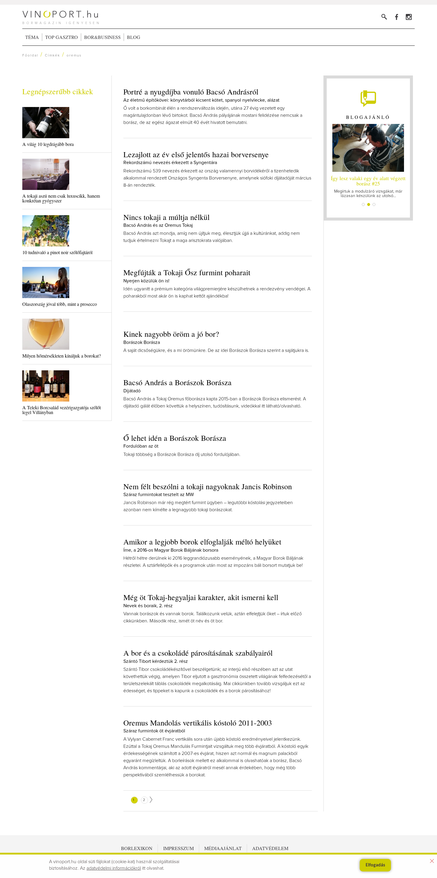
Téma (32, 37)
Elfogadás (375, 865)
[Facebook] (396, 17)
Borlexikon (137, 848)
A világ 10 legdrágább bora (48, 144)
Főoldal (30, 55)
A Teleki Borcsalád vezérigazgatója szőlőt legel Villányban (61, 409)
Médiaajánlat (223, 848)
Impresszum (178, 848)
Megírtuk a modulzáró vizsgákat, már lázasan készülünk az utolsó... (368, 186)
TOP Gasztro (61, 37)
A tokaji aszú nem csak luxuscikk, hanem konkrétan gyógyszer (61, 198)
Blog (133, 37)
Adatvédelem (270, 848)
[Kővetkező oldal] (151, 800)
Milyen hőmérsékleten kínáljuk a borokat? (61, 356)
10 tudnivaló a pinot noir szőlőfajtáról (57, 252)
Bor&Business (102, 37)
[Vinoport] (409, 17)
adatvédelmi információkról (114, 868)
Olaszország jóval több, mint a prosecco (59, 304)
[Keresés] (384, 17)
